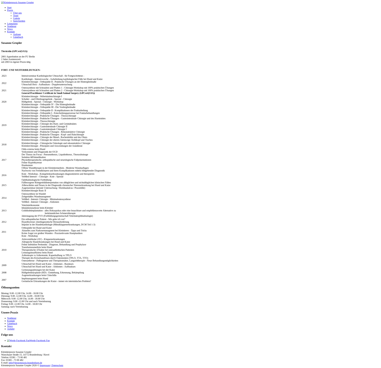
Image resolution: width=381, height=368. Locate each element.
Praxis (10, 10)
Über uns (17, 13)
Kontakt (11, 31)
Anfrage (17, 34)
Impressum (45, 365)
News (10, 29)
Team (15, 15)
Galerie (16, 18)
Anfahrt (10, 329)
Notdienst (11, 26)
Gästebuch (18, 37)
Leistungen (12, 23)
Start (9, 7)
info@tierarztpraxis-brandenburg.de (25, 362)
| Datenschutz (57, 365)
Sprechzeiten (19, 21)
